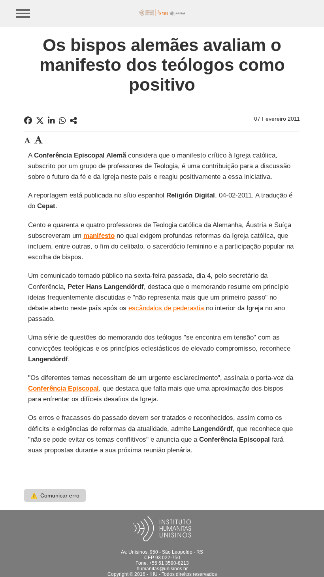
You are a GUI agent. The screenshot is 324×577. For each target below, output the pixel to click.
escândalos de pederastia (167, 308)
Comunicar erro (54, 495)
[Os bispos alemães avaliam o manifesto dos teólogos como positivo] (73, 120)
